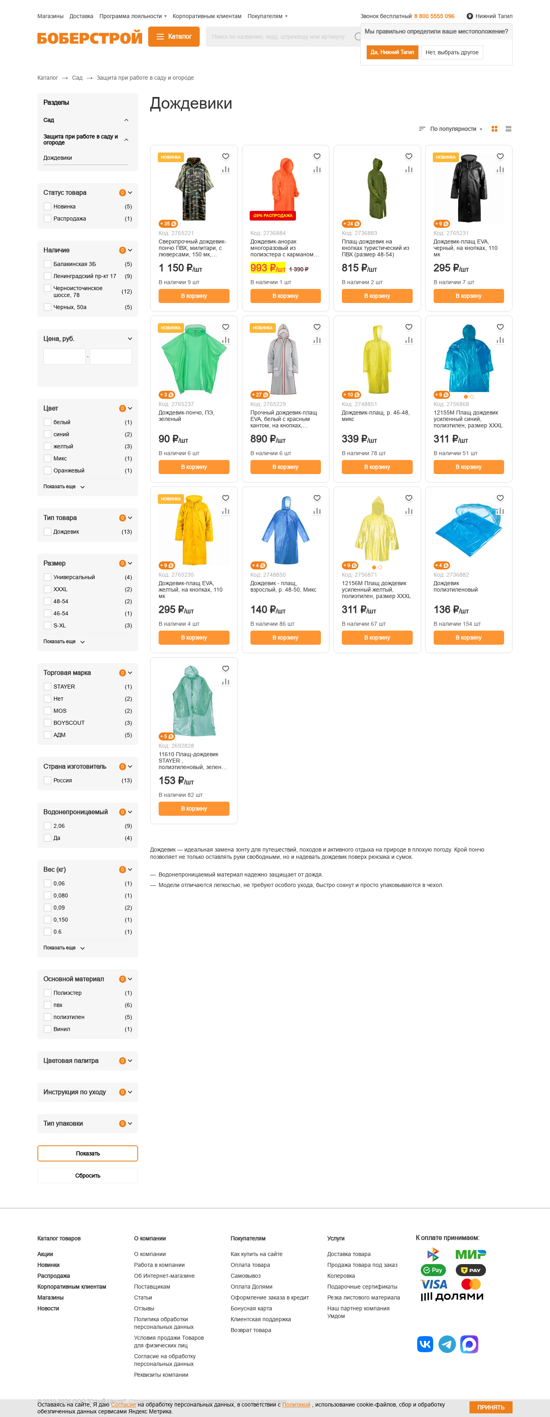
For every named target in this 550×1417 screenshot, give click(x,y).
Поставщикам (152, 1286)
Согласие (123, 1404)
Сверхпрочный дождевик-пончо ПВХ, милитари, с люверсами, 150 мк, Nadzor (192, 248)
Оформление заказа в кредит (270, 1297)
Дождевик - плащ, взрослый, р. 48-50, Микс (283, 586)
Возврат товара (251, 1330)
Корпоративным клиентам (71, 1286)
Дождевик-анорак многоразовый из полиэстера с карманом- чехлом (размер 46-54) (283, 248)
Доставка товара (349, 1254)
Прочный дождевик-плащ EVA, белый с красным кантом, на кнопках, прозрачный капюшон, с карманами (283, 419)
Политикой (296, 1404)
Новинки (48, 1265)
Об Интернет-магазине (164, 1276)
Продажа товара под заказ (362, 1265)
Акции (45, 1254)
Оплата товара (250, 1265)
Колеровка (341, 1276)
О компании (150, 1254)
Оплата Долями (252, 1286)
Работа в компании (159, 1265)
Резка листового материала (363, 1297)
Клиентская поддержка (261, 1319)
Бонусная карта (251, 1308)
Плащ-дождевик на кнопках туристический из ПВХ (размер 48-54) (375, 248)
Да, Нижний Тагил (392, 52)
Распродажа (53, 1276)
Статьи (143, 1297)
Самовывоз (246, 1276)
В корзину (194, 296)
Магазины (50, 1297)
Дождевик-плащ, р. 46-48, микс (376, 415)
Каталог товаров (59, 1238)
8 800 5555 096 (434, 16)
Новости (48, 1308)
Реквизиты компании (161, 1375)
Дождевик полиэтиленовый (456, 586)
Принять (491, 1407)
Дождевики (57, 158)
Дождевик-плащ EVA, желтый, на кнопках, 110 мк (191, 589)
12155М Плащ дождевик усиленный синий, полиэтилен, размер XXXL (468, 419)
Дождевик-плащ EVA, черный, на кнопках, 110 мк (466, 248)
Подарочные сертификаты (362, 1286)
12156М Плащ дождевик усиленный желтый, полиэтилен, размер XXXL (376, 589)
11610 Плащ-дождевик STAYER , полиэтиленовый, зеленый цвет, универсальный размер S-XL (194, 760)
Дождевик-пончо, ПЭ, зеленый (187, 415)
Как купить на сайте (257, 1254)
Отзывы (144, 1308)
